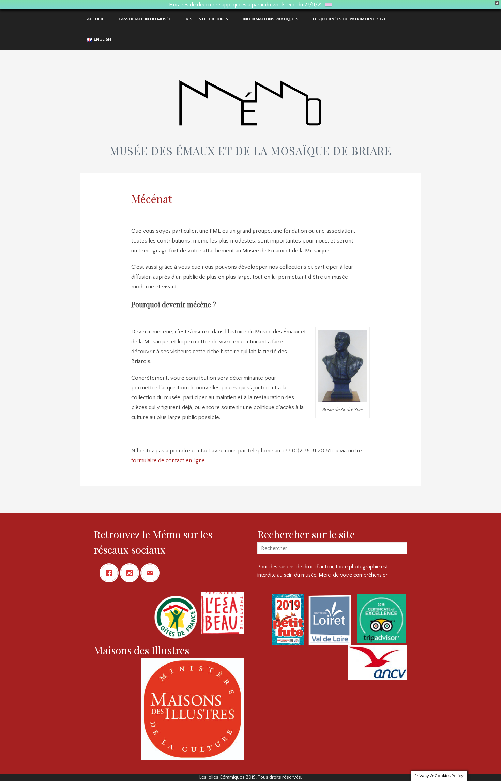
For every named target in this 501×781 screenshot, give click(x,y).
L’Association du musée (145, 19)
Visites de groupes (207, 19)
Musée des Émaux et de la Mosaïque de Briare (251, 150)
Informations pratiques (270, 19)
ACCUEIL (95, 19)
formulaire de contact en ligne (168, 460)
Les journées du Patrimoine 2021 (349, 19)
